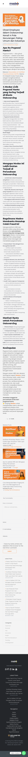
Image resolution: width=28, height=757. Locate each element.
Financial (7, 628)
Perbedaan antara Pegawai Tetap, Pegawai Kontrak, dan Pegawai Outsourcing (13, 601)
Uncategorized (17, 447)
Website (5, 536)
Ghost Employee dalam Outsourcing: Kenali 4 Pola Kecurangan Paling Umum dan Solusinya (14, 35)
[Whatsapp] (24, 753)
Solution (14, 714)
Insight (16, 45)
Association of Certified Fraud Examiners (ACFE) (13, 73)
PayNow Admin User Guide (14, 726)
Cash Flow (8, 626)
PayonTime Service (14, 732)
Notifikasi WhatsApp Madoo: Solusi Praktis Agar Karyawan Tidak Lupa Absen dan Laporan (13, 574)
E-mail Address (7, 529)
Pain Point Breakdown (9, 45)
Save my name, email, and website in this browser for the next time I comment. (13, 546)
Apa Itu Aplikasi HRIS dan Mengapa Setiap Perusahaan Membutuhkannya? (13, 582)
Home (14, 712)
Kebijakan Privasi (14, 720)
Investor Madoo (14, 718)
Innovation (7, 447)
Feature (14, 716)
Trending (6, 490)
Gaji (6, 630)
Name (4, 522)
